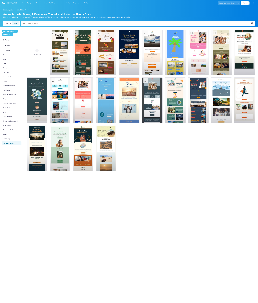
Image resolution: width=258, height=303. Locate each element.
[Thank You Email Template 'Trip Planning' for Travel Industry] (106, 100)
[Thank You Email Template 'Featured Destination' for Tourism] (175, 52)
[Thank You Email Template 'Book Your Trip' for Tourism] (60, 100)
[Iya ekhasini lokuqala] (8, 3)
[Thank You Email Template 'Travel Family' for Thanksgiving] (198, 100)
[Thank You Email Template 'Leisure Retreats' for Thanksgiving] (83, 52)
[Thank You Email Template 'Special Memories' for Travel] (37, 100)
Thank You (20, 10)
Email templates (8, 10)
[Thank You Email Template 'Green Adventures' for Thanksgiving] (175, 100)
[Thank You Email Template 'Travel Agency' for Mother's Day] (152, 100)
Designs (8, 23)
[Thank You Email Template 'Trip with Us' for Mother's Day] (198, 52)
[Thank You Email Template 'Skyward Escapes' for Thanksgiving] (106, 52)
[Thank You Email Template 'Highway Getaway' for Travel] (221, 100)
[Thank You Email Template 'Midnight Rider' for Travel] (37, 148)
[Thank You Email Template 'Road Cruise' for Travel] (129, 100)
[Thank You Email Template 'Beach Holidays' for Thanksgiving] (60, 52)
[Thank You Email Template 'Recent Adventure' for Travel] (83, 148)
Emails (16, 23)
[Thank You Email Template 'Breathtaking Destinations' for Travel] (129, 52)
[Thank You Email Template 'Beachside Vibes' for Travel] (244, 52)
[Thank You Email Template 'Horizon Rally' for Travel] (106, 148)
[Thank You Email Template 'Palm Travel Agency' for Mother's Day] (221, 52)
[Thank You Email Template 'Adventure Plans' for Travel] (244, 100)
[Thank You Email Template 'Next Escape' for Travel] (60, 148)
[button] (20, 40)
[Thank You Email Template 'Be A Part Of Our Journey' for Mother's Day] (83, 100)
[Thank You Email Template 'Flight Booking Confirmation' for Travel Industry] (152, 52)
